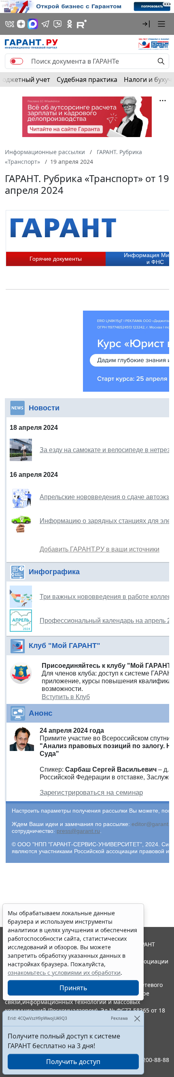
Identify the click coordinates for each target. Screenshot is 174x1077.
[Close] (137, 1018)
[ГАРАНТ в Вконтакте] (10, 24)
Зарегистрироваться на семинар (91, 792)
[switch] (16, 61)
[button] (146, 24)
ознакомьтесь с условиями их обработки (64, 972)
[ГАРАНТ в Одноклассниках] (69, 24)
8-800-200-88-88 (147, 1060)
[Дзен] (21, 24)
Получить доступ (73, 1061)
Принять (73, 987)
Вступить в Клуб (66, 696)
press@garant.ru (78, 831)
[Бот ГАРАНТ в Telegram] (57, 24)
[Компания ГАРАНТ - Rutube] (82, 24)
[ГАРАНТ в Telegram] (45, 24)
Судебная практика (87, 79)
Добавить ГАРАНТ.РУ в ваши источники (99, 549)
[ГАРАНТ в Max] (33, 24)
